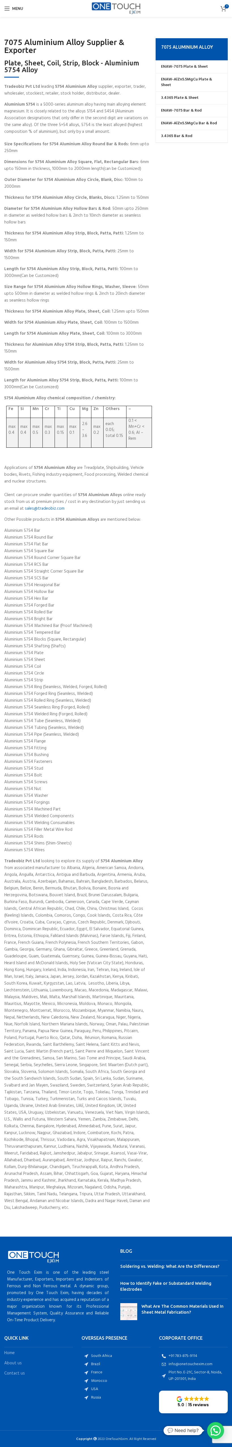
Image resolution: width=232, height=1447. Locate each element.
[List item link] (115, 1356)
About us (13, 1363)
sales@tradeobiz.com (45, 508)
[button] (193, 1402)
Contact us (14, 1373)
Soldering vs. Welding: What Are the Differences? (169, 1266)
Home (9, 1353)
